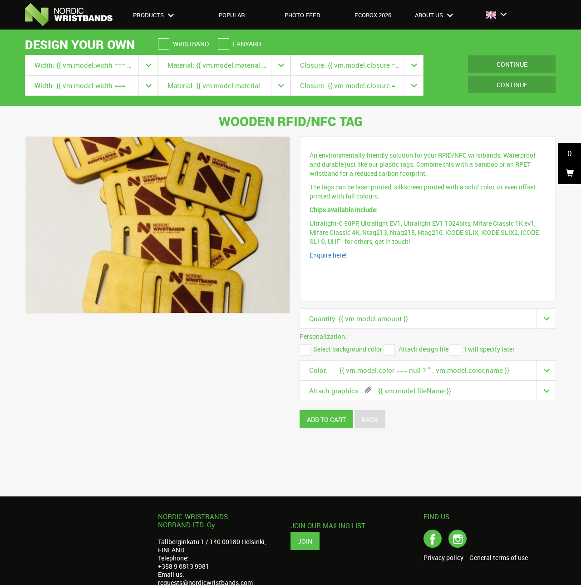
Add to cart (326, 419)
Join (305, 541)
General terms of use (498, 558)
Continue (512, 64)
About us (429, 15)
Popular (232, 15)
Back (370, 419)
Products (149, 15)
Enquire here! (328, 255)
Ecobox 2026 (373, 15)
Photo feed (302, 15)
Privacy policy (443, 558)
